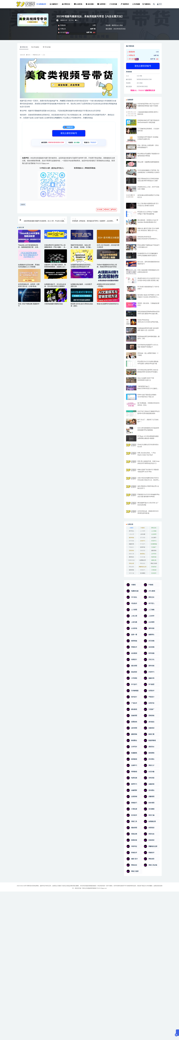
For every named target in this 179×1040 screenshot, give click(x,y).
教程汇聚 (131, 553)
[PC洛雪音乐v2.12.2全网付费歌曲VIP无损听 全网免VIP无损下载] (131, 364)
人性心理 (131, 534)
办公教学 (153, 537)
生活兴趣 (142, 557)
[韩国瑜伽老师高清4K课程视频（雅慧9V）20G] (131, 339)
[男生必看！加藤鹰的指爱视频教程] (131, 164)
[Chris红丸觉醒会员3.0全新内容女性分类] (131, 448)
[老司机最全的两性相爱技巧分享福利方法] (131, 196)
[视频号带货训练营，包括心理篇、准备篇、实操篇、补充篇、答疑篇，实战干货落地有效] (82, 235)
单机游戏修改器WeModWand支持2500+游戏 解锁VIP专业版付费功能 (148, 314)
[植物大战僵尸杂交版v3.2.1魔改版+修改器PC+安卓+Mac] (131, 472)
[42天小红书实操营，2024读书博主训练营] (108, 238)
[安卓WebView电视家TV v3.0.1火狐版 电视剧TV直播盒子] (131, 347)
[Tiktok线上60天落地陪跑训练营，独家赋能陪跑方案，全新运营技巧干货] (29, 236)
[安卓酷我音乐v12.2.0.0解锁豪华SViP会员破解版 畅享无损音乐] (131, 257)
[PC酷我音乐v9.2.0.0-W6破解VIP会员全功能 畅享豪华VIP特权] (131, 497)
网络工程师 (154, 563)
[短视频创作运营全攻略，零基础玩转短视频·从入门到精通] (29, 254)
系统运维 (131, 563)
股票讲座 (131, 570)
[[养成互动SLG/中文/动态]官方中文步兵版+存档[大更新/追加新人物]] (131, 280)
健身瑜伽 (131, 537)
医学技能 (131, 540)
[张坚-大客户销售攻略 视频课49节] (29, 295)
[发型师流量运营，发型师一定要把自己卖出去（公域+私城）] (29, 276)
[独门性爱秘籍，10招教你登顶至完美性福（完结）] (131, 404)
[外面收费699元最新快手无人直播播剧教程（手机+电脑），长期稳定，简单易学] (55, 234)
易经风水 (131, 557)
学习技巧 (142, 544)
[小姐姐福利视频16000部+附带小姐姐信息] (131, 113)
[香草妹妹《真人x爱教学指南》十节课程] (131, 355)
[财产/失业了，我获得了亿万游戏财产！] (131, 421)
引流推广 (153, 547)
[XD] (57, 20)
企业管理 (153, 534)
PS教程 (143, 527)
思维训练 (131, 550)
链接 (114, 209)
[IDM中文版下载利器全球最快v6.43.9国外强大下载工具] (131, 397)
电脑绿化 (148, 4)
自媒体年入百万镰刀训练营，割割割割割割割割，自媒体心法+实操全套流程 (55, 267)
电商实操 (153, 557)
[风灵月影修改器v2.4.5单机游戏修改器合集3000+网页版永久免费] (131, 181)
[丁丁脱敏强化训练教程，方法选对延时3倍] (131, 131)
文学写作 (153, 553)
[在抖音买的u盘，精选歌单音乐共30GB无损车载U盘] (131, 515)
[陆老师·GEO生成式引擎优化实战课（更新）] (82, 295)
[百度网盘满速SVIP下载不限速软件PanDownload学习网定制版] (131, 122)
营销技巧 (142, 570)
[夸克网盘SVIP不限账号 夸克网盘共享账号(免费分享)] (131, 140)
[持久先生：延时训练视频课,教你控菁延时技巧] (131, 264)
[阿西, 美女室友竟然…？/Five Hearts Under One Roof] (131, 455)
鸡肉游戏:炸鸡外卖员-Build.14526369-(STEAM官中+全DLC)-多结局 (148, 239)
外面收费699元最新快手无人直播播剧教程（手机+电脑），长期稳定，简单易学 (55, 247)
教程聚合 (142, 553)
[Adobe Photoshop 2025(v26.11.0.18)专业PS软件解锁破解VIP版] (131, 322)
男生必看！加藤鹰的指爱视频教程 (148, 162)
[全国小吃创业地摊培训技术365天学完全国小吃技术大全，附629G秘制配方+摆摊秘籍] (131, 479)
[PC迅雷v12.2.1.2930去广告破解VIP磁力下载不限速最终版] (131, 214)
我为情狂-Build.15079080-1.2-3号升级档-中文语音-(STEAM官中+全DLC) (148, 297)
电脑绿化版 (131, 560)
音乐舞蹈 (142, 573)
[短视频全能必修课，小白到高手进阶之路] (82, 273)
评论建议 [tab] (36, 47)
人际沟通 (142, 534)
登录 (160, 4)
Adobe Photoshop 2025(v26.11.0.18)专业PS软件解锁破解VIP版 (148, 322)
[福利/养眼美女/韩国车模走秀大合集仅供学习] (131, 488)
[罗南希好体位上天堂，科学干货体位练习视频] (131, 189)
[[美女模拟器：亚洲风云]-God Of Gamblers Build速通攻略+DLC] (131, 222)
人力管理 (142, 531)
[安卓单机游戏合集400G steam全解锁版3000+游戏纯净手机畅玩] (131, 372)
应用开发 (142, 547)
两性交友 (153, 527)
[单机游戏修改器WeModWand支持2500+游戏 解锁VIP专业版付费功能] (131, 314)
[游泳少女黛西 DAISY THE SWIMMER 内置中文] (131, 380)
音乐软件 (153, 573)
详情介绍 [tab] (25, 47)
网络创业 (142, 563)
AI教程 (131, 527)
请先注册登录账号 (68, 133)
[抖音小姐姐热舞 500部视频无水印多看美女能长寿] (131, 271)
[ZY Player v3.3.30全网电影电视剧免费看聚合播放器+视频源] (131, 438)
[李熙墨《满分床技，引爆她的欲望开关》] (131, 305)
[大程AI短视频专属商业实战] (55, 296)
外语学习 (153, 540)
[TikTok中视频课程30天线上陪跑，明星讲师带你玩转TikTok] (108, 254)
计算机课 (153, 570)
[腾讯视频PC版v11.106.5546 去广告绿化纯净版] (131, 505)
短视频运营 (143, 560)
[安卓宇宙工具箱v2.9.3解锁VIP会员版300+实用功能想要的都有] (131, 414)
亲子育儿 (131, 531)
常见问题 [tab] (48, 47)
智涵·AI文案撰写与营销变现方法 (108, 304)
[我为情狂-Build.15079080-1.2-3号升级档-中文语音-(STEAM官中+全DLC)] (131, 297)
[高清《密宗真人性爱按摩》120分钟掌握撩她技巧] (131, 147)
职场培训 (153, 566)
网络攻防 (131, 566)
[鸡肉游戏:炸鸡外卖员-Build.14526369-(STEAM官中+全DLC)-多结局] (131, 239)
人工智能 (153, 531)
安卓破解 (137, 4)
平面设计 (131, 547)
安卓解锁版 (154, 544)
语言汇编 (131, 573)
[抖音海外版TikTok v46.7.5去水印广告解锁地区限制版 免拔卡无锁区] (131, 106)
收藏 (100, 209)
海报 (107, 209)
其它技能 (142, 537)
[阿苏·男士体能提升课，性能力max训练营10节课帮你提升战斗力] (131, 463)
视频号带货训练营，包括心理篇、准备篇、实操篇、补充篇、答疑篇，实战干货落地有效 (81, 247)
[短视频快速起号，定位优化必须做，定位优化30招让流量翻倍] (55, 274)
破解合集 (153, 560)
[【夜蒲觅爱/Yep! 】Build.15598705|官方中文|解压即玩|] (131, 387)
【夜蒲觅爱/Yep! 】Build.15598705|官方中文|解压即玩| (148, 388)
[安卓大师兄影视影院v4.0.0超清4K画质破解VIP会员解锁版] (131, 431)
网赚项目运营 (63, 20)
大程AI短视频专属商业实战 (53, 304)
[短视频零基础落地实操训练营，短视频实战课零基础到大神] (82, 256)
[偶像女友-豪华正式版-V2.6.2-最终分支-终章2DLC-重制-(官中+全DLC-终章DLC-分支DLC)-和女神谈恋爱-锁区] (131, 230)
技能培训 (142, 550)
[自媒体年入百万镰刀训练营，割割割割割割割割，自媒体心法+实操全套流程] (55, 260)
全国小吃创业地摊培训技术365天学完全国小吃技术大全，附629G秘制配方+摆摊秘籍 (148, 480)
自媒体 (23, 204)
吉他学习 (142, 540)
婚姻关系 (131, 544)
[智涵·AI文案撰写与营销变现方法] (108, 295)
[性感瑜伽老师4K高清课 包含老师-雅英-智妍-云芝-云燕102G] (131, 330)
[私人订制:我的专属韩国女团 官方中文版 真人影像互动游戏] (131, 206)
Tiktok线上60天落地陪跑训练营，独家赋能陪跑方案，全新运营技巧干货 (29, 247)
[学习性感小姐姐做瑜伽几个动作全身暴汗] (131, 289)
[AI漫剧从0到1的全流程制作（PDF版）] (108, 275)
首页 (29, 54)
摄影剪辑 (153, 550)
